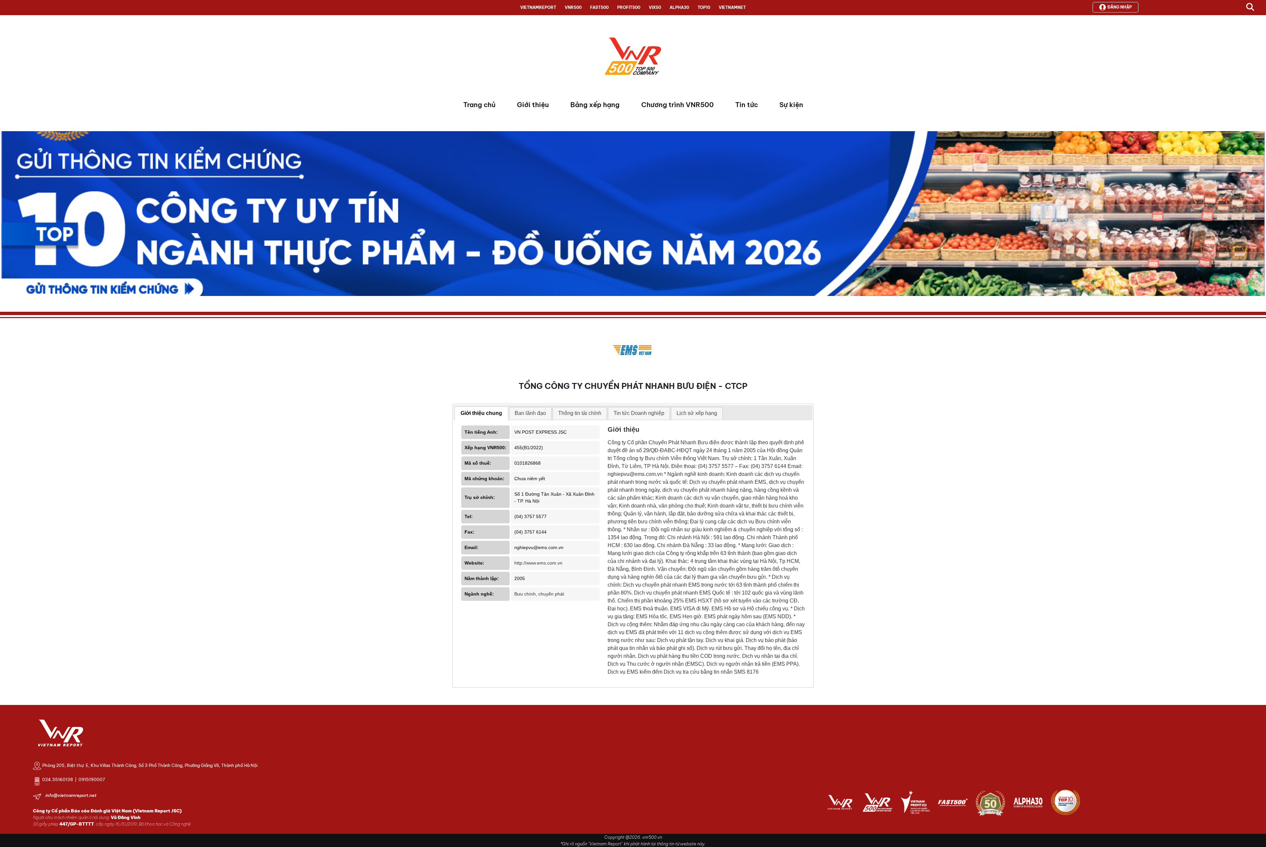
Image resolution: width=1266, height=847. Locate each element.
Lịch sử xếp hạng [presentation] (697, 413)
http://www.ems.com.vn (538, 563)
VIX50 (655, 7)
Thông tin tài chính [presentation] (579, 413)
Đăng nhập (1119, 7)
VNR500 (573, 7)
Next (6, 215)
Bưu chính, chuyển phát (539, 594)
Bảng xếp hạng (594, 105)
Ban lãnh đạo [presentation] (530, 413)
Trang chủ (479, 105)
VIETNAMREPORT (538, 7)
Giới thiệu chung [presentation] (481, 413)
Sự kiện (791, 105)
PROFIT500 (628, 7)
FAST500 (599, 7)
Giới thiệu (533, 105)
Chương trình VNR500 (677, 105)
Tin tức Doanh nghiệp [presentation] (639, 413)
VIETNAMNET (732, 7)
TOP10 (704, 7)
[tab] (481, 413)
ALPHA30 (679, 7)
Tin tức (746, 105)
